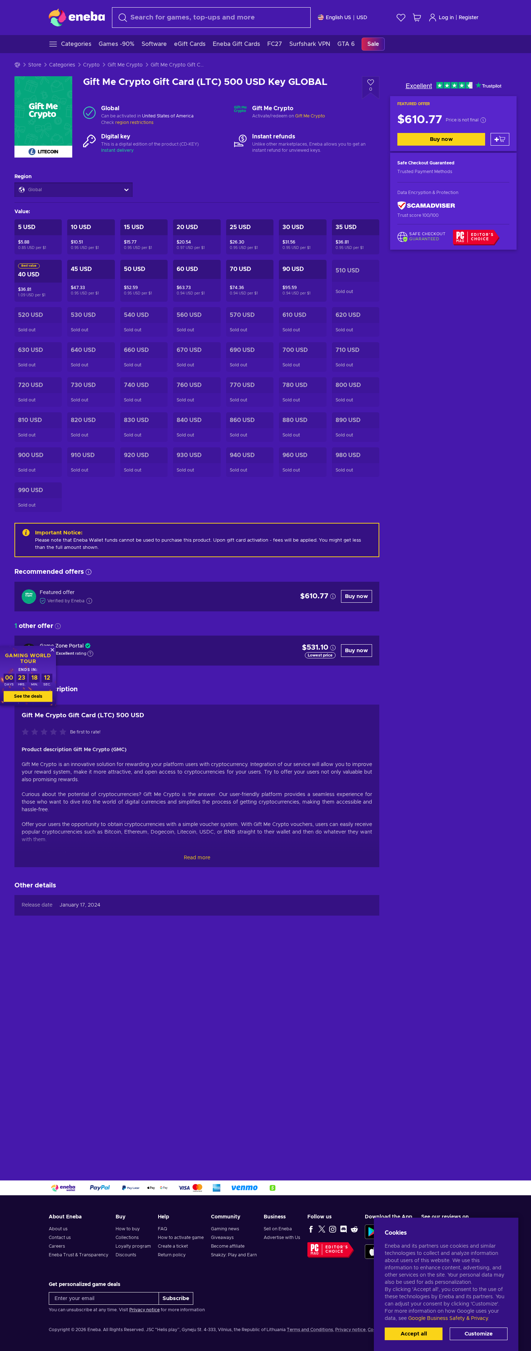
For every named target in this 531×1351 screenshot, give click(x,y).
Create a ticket (173, 1246)
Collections (127, 1237)
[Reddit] (354, 1229)
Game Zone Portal (61, 646)
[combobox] (211, 17)
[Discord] (343, 1229)
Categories (62, 65)
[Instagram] (332, 1229)
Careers (57, 1246)
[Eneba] (77, 17)
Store (34, 65)
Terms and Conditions (310, 1330)
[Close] (52, 650)
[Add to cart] (500, 139)
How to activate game (181, 1237)
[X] (321, 1229)
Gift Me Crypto (125, 65)
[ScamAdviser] (426, 205)
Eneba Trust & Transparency (78, 1255)
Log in (446, 17)
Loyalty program (133, 1246)
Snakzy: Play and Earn (234, 1255)
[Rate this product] (46, 732)
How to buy (128, 1229)
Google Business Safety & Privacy (448, 1318)
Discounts (126, 1255)
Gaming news (225, 1229)
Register (469, 17)
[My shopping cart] (417, 17)
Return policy (172, 1255)
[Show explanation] (90, 654)
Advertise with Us (282, 1237)
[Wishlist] (401, 17)
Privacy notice (144, 1310)
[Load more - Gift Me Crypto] (240, 112)
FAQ (162, 1229)
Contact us (60, 1237)
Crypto (91, 65)
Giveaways (222, 1237)
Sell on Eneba (278, 1229)
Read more (197, 857)
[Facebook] (311, 1229)
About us (58, 1229)
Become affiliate (228, 1246)
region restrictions (134, 122)
